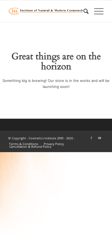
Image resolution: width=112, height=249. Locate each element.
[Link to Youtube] (99, 138)
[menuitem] (83, 11)
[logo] (46, 11)
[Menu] (96, 11)
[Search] (83, 11)
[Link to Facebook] (91, 138)
